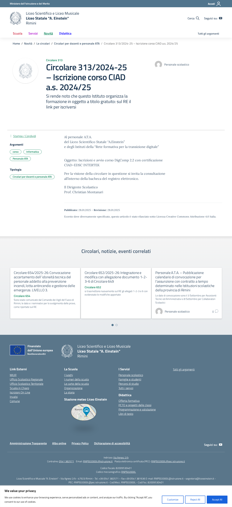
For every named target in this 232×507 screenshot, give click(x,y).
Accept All (217, 499)
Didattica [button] (65, 33)
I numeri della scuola (76, 379)
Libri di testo (126, 414)
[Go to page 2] (116, 325)
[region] (116, 496)
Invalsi (14, 397)
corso (15, 152)
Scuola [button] (17, 33)
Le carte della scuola (76, 384)
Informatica (32, 152)
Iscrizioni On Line (20, 392)
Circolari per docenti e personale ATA (32, 177)
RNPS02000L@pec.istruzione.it (168, 461)
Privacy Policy (80, 443)
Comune (15, 401)
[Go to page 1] (112, 325)
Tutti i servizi (126, 388)
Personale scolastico (131, 375)
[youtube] (220, 18)
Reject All (195, 499)
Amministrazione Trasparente (28, 443)
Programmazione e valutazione (137, 409)
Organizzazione (73, 388)
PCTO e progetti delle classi (135, 405)
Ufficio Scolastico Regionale (26, 379)
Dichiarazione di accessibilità (112, 443)
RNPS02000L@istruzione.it (98, 461)
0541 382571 (66, 461)
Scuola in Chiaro (19, 388)
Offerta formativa (129, 401)
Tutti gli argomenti (208, 34)
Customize (172, 499)
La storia (69, 392)
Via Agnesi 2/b (121, 457)
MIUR (13, 375)
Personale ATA (20, 158)
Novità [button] (48, 33)
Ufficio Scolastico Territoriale (26, 384)
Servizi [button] (33, 33)
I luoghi (68, 375)
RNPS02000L (128, 472)
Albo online (59, 443)
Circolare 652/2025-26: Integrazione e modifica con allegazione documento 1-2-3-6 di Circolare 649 (116, 277)
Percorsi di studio (129, 384)
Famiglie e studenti (130, 379)
